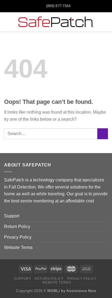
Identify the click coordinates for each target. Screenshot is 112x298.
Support (11, 216)
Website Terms (18, 247)
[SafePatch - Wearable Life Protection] (56, 21)
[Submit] (102, 133)
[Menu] (7, 21)
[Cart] (105, 22)
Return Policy (17, 226)
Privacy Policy (18, 237)
